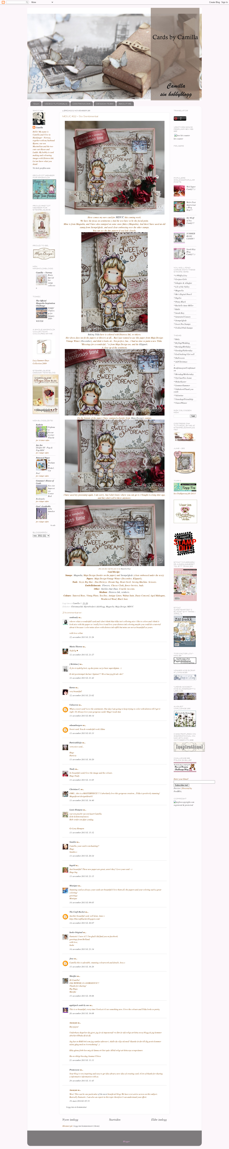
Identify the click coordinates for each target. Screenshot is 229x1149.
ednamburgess (75, 725)
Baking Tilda (94, 334)
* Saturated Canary (182, 316)
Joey (71, 958)
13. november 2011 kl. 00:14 (81, 715)
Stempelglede (127, 575)
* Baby (177, 339)
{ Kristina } (74, 663)
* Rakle (177, 309)
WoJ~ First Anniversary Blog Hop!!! (191, 206)
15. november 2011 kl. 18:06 (81, 995)
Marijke (72, 975)
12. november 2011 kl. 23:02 (81, 695)
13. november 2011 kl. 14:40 (81, 800)
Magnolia (78, 575)
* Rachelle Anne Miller (183, 305)
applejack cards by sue (79, 1005)
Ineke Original (76, 932)
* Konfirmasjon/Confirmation (184, 368)
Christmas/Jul (77, 606)
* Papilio (177, 298)
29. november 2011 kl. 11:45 (81, 1080)
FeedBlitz (178, 791)
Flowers (106, 585)
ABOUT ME (125, 104)
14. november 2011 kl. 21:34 (81, 949)
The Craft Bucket (77, 911)
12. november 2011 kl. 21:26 (81, 637)
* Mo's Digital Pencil (183, 294)
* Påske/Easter (180, 381)
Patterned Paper (43, 457)
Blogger (126, 1141)
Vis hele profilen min (41, 168)
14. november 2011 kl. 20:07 (81, 922)
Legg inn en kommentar (76, 1107)
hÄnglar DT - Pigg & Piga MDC (44, 448)
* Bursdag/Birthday (182, 346)
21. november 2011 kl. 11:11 (81, 1060)
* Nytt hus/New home (183, 377)
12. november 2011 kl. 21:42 (81, 677)
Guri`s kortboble (43, 506)
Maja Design (136, 417)
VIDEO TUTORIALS (56, 104)
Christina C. (74, 789)
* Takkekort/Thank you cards (183, 390)
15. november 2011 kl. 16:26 (81, 966)
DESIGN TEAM (104, 104)
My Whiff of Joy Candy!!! (190, 220)
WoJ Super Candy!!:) (191, 188)
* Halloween (179, 358)
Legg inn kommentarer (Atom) (87, 1125)
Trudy (72, 768)
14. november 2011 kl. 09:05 (81, 902)
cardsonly (73, 617)
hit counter (178, 138)
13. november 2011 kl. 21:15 (81, 876)
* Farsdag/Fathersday (183, 350)
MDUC (120, 217)
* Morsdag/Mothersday (184, 374)
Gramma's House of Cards (45, 482)
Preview (177, 788)
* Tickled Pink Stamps (183, 327)
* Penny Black (180, 301)
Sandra (72, 841)
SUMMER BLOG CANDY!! (190, 236)
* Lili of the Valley (181, 286)
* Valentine (178, 395)
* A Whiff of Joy (180, 275)
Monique (73, 885)
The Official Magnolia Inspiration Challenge (45, 303)
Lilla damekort (51, 511)
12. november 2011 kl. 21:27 (81, 654)
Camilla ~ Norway (44, 272)
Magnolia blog (125, 569)
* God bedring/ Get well (184, 354)
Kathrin (39, 424)
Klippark (143, 344)
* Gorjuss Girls (180, 279)
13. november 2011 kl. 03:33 (81, 733)
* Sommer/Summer (182, 385)
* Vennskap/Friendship (183, 399)
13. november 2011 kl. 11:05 (81, 779)
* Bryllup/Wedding (182, 343)
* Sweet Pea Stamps (182, 324)
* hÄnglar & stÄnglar (183, 283)
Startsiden (114, 1119)
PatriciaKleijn (75, 742)
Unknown (73, 704)
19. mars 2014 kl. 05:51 (79, 1100)
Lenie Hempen (76, 809)
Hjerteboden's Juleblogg (94, 606)
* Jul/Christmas (180, 361)
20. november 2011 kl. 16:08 (81, 1013)
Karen (72, 687)
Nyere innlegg (70, 1119)
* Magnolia (179, 290)
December (86, 340)
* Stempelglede (180, 320)
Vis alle (52, 525)
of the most (102, 1094)
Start (36, 104)
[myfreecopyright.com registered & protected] (185, 805)
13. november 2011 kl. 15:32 (81, 832)
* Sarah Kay (179, 313)
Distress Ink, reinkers (119, 592)
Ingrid (72, 865)
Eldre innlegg (159, 1119)
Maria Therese (75, 646)
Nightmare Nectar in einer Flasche (51, 432)
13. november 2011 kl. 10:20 (81, 759)
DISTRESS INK (82, 104)
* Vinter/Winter (180, 402)
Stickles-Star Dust (109, 588)
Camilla (39, 127)
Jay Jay (39, 444)
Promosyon (74, 1069)
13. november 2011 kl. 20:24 (81, 855)
